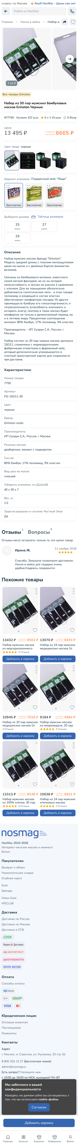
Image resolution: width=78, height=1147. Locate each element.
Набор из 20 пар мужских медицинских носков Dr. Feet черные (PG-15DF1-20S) (20, 723)
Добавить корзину (39, 1123)
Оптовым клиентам (15, 1022)
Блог (5, 885)
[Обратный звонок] (72, 11)
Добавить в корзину (20, 659)
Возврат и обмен (13, 867)
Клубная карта (12, 878)
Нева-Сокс (9, 898)
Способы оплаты (13, 983)
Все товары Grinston (16, 94)
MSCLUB (8, 903)
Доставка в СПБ (13, 930)
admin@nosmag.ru (14, 1067)
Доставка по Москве (16, 924)
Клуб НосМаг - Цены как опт (55, 3)
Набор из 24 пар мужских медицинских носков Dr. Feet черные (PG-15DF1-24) (57, 646)
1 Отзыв (53, 118)
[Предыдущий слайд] (8, 59)
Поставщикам (11, 1028)
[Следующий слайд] (70, 59)
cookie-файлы (48, 1099)
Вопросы (39, 532)
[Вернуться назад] (6, 11)
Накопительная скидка (17, 873)
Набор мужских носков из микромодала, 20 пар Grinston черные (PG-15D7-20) (56, 723)
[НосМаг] (39, 834)
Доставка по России (16, 919)
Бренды (7, 891)
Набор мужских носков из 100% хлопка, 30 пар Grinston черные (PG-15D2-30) (18, 800)
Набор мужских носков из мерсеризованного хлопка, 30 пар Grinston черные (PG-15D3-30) (18, 646)
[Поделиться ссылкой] (64, 22)
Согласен (39, 1107)
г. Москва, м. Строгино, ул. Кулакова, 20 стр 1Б (33, 1054)
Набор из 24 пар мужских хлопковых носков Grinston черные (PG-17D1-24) (57, 800)
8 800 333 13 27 (12, 1061)
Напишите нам (30, 1072)
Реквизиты (9, 1033)
